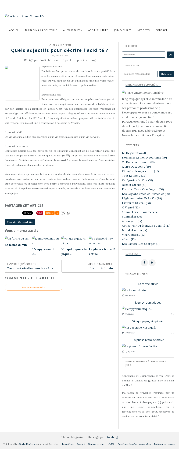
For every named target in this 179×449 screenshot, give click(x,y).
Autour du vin (72, 30)
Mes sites (143, 30)
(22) (130, 207)
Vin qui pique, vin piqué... (148, 321)
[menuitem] (14, 30)
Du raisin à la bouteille (41, 30)
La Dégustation (59, 44)
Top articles (68, 444)
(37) (140, 171)
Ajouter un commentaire (33, 287)
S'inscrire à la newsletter (20, 222)
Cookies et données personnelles (134, 444)
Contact (161, 30)
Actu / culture (98, 30)
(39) (136, 166)
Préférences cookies (164, 444)
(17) (132, 221)
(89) (135, 153)
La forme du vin (148, 284)
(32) (134, 175)
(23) (136, 203)
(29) (142, 198)
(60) (138, 162)
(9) (140, 243)
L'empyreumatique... (148, 302)
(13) (128, 239)
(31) (137, 180)
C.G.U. (111, 444)
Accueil (14, 30)
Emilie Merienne (27, 444)
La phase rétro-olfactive (148, 340)
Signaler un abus (96, 444)
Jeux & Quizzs (122, 30)
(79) (144, 157)
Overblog (112, 437)
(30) (143, 189)
